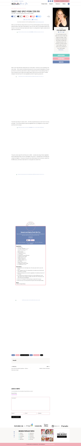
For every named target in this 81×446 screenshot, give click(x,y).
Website (39, 413)
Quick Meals (32, 437)
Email (26, 413)
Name (13, 413)
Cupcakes (22, 436)
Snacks (61, 62)
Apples (21, 433)
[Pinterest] (52, 1)
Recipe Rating (14, 393)
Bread (21, 437)
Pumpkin (21, 434)
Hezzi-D (31, 243)
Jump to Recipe (28, 19)
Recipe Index (44, 3)
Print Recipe (35, 19)
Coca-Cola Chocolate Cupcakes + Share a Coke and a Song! (19, 368)
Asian (17, 13)
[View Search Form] (69, 4)
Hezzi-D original (20, 13)
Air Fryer (31, 439)
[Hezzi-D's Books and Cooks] (19, 4)
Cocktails (61, 58)
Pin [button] (33, 240)
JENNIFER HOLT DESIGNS (49, 444)
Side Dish (22, 439)
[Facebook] (48, 1)
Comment (14, 398)
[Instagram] (50, 1)
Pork (24, 13)
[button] (28, 236)
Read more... (61, 49)
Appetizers (61, 55)
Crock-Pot (32, 436)
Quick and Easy (27, 13)
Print (29, 240)
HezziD (14, 360)
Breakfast (31, 434)
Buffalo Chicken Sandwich (45, 367)
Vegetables (31, 13)
